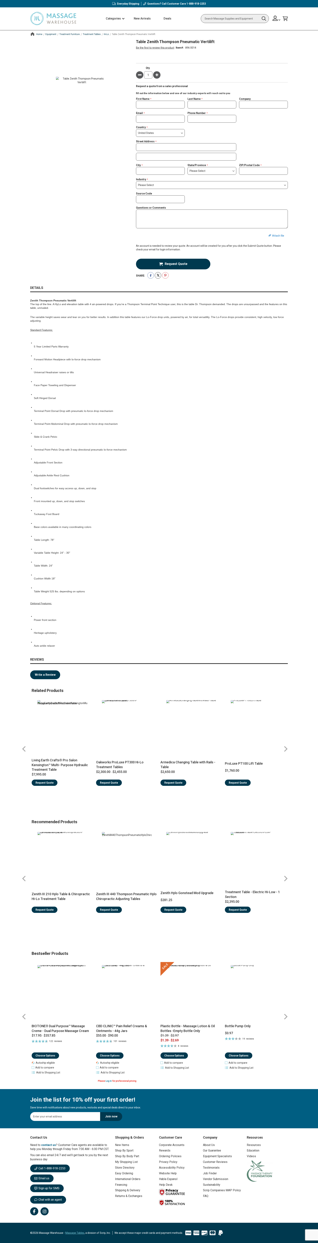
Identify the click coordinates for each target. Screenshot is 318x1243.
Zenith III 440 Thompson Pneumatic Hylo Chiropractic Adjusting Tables (126, 896)
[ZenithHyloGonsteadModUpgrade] (191, 857)
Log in (109, 1081)
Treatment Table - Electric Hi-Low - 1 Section (252, 894)
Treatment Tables (92, 34)
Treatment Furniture (69, 34)
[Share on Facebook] (150, 275)
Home (39, 34)
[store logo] (53, 19)
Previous (24, 749)
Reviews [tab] (37, 659)
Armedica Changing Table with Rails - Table (187, 764)
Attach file (278, 235)
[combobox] (235, 18)
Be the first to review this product (155, 47)
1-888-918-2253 (196, 3)
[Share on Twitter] (158, 275)
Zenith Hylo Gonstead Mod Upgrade (186, 893)
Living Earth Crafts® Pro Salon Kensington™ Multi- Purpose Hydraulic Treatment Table (60, 764)
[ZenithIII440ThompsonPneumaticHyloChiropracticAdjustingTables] (127, 857)
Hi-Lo (106, 34)
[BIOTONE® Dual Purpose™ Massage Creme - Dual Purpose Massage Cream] (62, 993)
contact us (48, 1145)
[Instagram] (44, 1211)
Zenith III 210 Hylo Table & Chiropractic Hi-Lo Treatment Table (61, 896)
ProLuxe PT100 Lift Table (244, 763)
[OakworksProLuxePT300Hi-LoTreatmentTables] (127, 725)
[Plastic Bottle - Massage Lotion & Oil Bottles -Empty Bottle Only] (191, 993)
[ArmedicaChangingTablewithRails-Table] (191, 725)
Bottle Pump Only (238, 1026)
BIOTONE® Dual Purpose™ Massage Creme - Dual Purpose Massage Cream (60, 1028)
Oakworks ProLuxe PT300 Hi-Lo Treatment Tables (120, 764)
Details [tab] (36, 288)
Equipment (50, 34)
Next (285, 749)
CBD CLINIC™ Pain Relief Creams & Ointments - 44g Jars (121, 1028)
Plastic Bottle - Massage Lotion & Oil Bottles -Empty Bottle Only (187, 1028)
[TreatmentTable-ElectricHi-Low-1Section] (256, 857)
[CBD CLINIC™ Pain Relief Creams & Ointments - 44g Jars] (127, 993)
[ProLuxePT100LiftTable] (256, 725)
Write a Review (45, 674)
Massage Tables (74, 1232)
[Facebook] (34, 1211)
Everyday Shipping (128, 3)
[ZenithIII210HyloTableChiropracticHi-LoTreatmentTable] (62, 857)
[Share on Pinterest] (165, 275)
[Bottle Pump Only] (256, 993)
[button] (276, 19)
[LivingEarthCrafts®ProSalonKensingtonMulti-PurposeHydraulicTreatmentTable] (62, 725)
